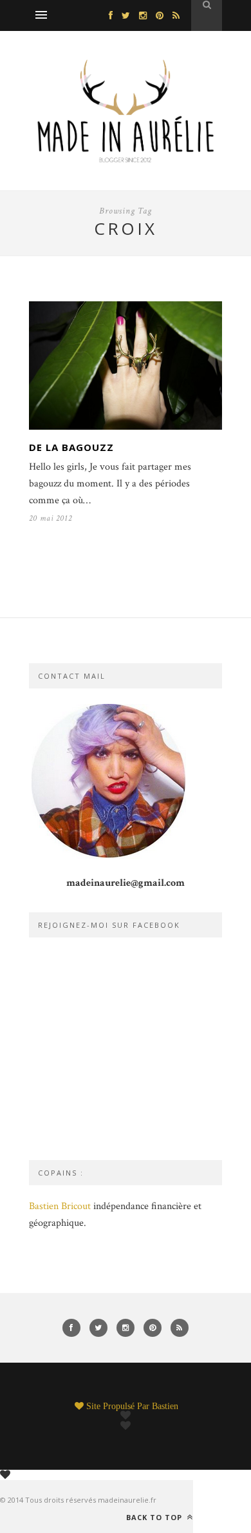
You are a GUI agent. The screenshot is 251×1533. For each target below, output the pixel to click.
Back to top (155, 1516)
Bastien (165, 1405)
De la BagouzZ (71, 447)
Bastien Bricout (60, 1206)
